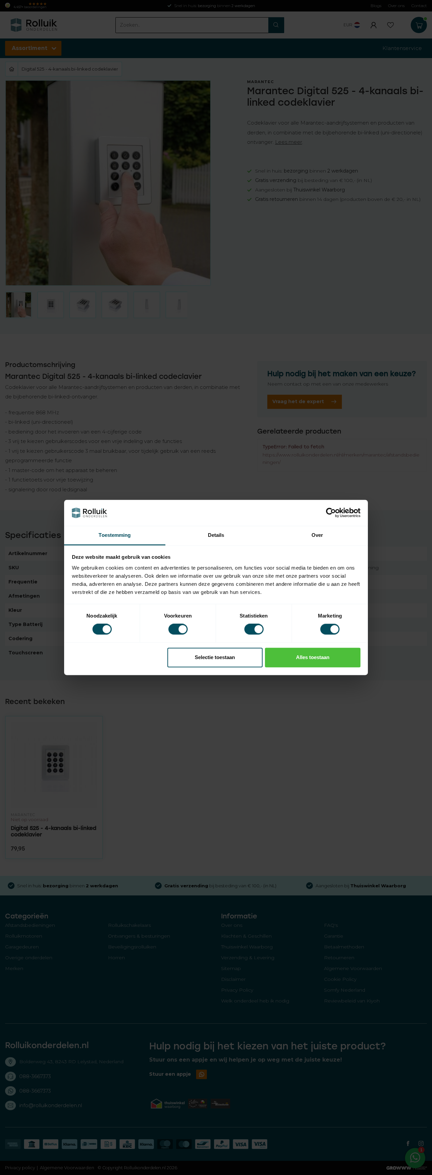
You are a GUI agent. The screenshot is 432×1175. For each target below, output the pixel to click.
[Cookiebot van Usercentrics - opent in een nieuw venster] (330, 513)
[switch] (178, 629)
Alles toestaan (312, 657)
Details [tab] (216, 535)
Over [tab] (317, 535)
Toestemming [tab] (115, 535)
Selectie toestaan (215, 657)
